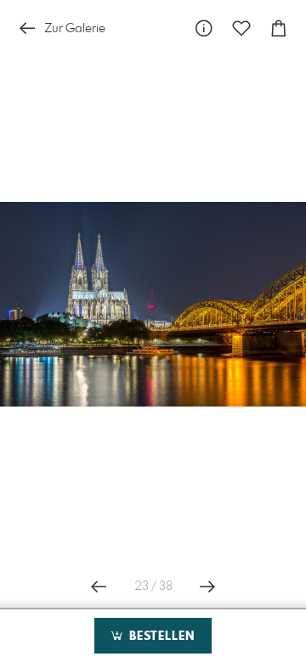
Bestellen (160, 636)
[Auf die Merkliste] (241, 28)
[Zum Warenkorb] (279, 28)
